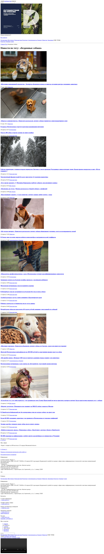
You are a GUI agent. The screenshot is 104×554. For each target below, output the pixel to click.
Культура (3, 41)
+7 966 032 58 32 (5, 508)
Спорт (12, 41)
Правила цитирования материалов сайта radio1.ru (13, 452)
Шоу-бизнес (11, 40)
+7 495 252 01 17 (5, 500)
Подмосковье (4, 40)
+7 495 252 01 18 (5, 517)
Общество (44, 40)
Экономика (50, 40)
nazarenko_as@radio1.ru (7, 518)
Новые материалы (6, 35)
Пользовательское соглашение (8, 454)
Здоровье (8, 41)
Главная (3, 44)
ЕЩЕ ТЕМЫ (57, 40)
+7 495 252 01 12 (5, 512)
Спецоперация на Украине (35, 40)
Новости (7, 525)
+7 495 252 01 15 (5, 504)
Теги (6, 44)
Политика (24, 40)
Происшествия (18, 40)
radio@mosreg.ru (5, 513)
